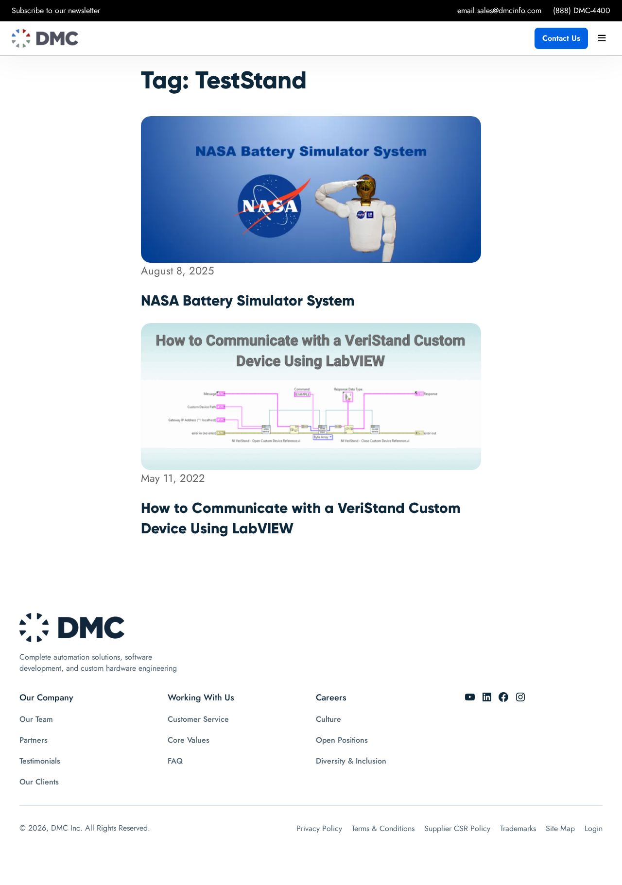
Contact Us (561, 38)
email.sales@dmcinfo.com (499, 10)
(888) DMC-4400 (581, 10)
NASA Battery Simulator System (248, 300)
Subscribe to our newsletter (56, 10)
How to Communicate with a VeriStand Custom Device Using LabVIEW (301, 518)
